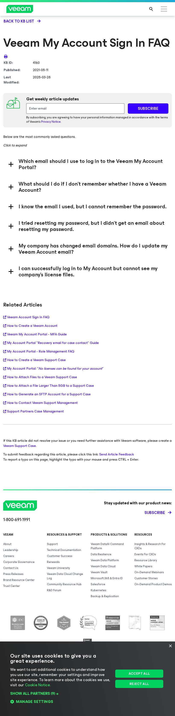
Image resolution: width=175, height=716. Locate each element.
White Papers (143, 566)
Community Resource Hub (64, 584)
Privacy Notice (51, 121)
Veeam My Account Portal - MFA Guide (37, 334)
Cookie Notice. (38, 685)
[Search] (151, 9)
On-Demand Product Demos (153, 584)
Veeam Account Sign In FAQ (28, 317)
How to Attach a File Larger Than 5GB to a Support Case (50, 385)
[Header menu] (164, 9)
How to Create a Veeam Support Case (36, 360)
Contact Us (10, 568)
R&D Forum (54, 590)
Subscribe (154, 512)
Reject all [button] (139, 684)
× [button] (170, 646)
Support (52, 544)
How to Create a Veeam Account (32, 325)
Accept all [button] (139, 673)
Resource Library (145, 560)
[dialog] (87, 679)
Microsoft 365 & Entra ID (107, 578)
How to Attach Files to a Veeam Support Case (42, 377)
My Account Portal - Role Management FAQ (40, 351)
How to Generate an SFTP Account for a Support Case (49, 394)
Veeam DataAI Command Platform (107, 546)
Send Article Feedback (116, 454)
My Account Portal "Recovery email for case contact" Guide (53, 342)
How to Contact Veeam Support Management (42, 402)
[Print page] (5, 56)
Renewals (53, 562)
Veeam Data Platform (105, 560)
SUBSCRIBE (148, 108)
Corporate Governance (19, 562)
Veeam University (58, 568)
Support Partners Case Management (35, 411)
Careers (8, 556)
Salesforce (98, 584)
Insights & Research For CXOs (150, 546)
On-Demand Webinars (149, 572)
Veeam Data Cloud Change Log (65, 576)
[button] (60, 693)
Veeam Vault (99, 572)
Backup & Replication (105, 596)
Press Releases (13, 574)
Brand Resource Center (19, 580)
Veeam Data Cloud (103, 566)
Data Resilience (101, 554)
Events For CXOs (145, 554)
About (7, 544)
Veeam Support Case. (19, 446)
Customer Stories (146, 578)
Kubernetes (98, 590)
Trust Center (11, 586)
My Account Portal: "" (55, 368)
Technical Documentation (64, 550)
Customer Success (59, 556)
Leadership (10, 550)
